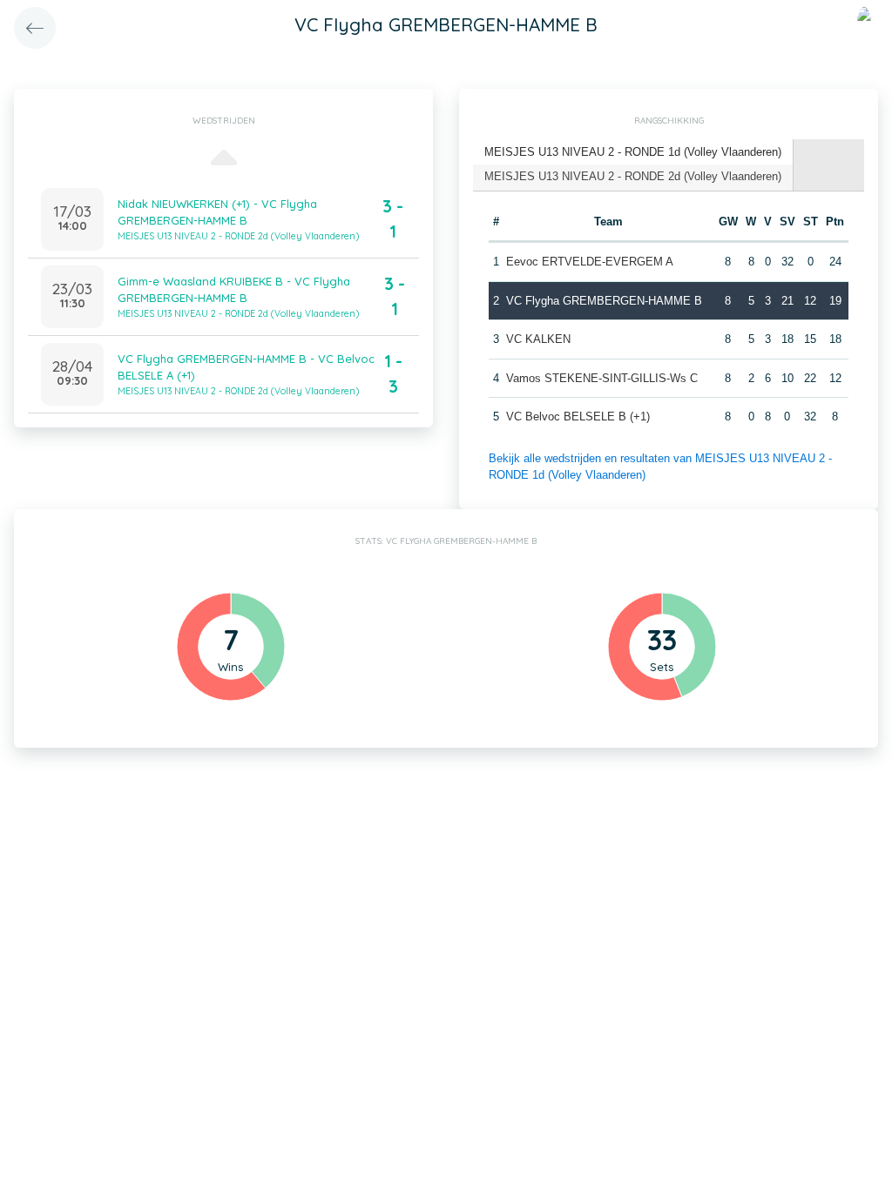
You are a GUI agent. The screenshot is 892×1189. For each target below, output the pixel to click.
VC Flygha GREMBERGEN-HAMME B (604, 300)
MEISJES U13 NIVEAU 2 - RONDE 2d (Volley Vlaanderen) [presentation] (632, 176)
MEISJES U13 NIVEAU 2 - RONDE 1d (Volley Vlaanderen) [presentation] (632, 151)
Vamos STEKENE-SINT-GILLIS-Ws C (602, 378)
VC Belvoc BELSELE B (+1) (578, 416)
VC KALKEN (538, 339)
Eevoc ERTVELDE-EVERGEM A (589, 261)
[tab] (633, 152)
